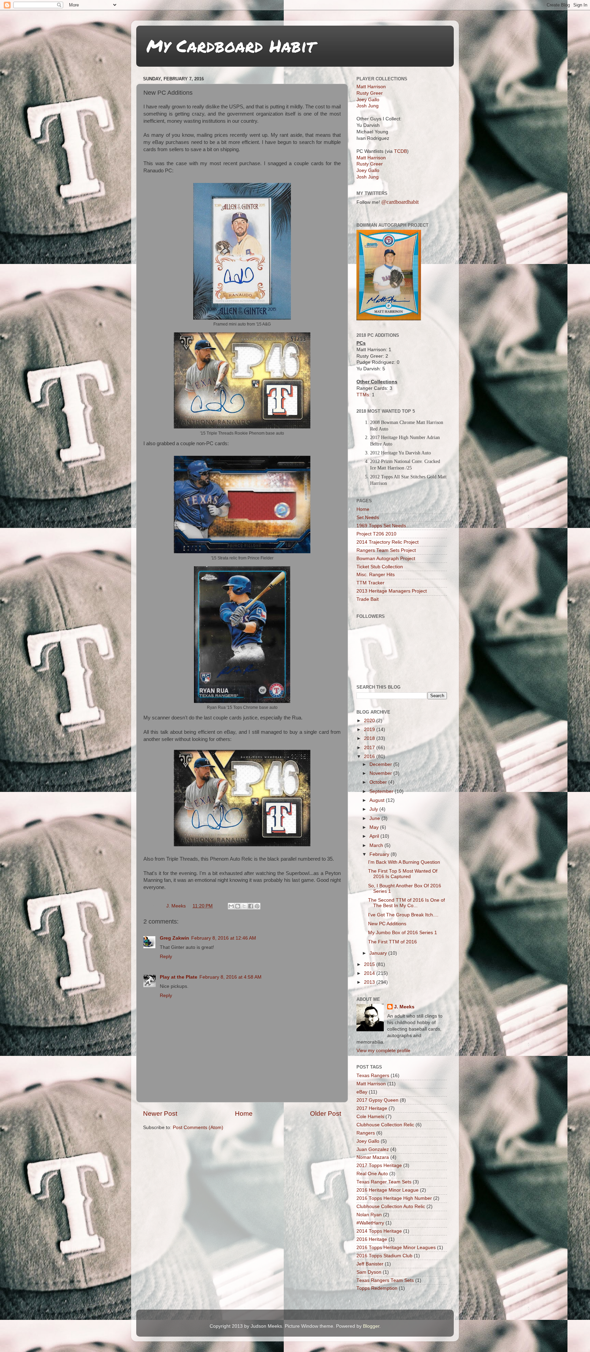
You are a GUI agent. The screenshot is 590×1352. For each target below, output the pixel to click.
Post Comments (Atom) (198, 1127)
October (378, 782)
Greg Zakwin (174, 938)
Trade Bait (367, 599)
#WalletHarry (370, 1222)
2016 (370, 756)
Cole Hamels (370, 1116)
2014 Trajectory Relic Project (387, 542)
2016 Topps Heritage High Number (394, 1198)
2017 (370, 747)
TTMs (362, 394)
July (374, 809)
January (378, 953)
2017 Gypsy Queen (377, 1100)
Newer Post (160, 1113)
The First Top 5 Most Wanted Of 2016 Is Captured (402, 874)
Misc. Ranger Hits (375, 574)
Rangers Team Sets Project (386, 550)
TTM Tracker (370, 582)
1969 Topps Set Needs (381, 525)
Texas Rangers (372, 1075)
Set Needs (367, 517)
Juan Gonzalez (372, 1149)
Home (244, 1113)
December (381, 764)
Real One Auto (372, 1173)
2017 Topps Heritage (379, 1165)
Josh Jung (367, 105)
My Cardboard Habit (230, 46)
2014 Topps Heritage (379, 1231)
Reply (166, 956)
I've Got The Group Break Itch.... (403, 914)
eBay (361, 1092)
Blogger (371, 1326)
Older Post (325, 1113)
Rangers (365, 1133)
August (377, 800)
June (375, 818)
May (374, 827)
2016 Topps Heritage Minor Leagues (396, 1247)
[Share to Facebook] (250, 906)
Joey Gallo (367, 99)
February (380, 854)
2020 (370, 720)
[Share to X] (244, 906)
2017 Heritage (371, 1108)
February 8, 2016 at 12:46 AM (223, 938)
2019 (370, 729)
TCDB (400, 151)
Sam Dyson (368, 1272)
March (376, 845)
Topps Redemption (376, 1288)
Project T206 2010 (376, 533)
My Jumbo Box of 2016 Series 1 (402, 932)
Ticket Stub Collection (379, 566)
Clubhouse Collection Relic (385, 1124)
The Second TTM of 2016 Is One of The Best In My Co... (406, 903)
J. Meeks (404, 1006)
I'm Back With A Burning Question (404, 862)
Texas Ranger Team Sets (383, 1181)
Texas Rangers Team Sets (385, 1280)
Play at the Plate (178, 977)
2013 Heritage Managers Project (391, 591)
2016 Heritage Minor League (387, 1190)
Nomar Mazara (372, 1157)
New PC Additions (387, 923)
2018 (370, 738)
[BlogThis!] (237, 906)
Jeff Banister (369, 1264)
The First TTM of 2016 (392, 941)
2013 (370, 982)
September (382, 791)
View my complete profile (383, 1050)
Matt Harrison (371, 86)
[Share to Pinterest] (257, 906)
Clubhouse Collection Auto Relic (390, 1206)
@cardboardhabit (400, 202)
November (381, 773)
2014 (370, 973)
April (374, 836)
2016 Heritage (371, 1239)
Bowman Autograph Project (385, 558)
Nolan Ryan (369, 1214)
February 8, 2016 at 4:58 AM (230, 977)
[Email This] (231, 906)
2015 (370, 964)
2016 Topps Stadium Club (384, 1255)
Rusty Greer (369, 93)
